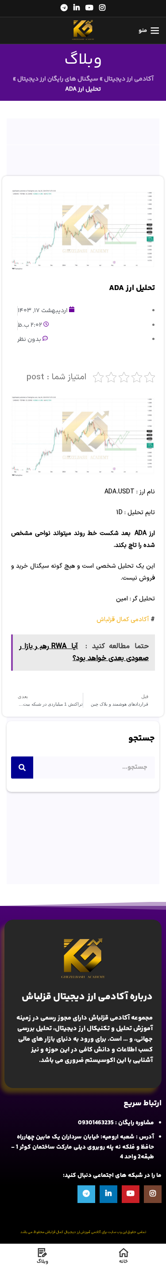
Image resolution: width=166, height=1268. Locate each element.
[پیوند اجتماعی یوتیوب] (90, 8)
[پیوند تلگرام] (64, 8)
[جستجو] (22, 767)
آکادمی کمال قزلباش (123, 619)
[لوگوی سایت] (83, 30)
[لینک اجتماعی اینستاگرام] (102, 8)
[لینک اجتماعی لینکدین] (76, 8)
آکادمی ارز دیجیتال (129, 79)
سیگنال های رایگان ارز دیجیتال (57, 79)
